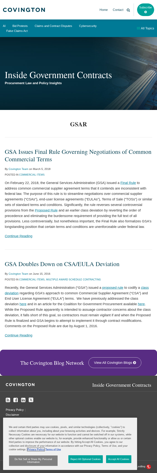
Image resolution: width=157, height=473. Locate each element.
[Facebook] (15, 400)
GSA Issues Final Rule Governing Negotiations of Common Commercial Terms (78, 155)
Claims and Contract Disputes (53, 25)
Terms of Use (53, 449)
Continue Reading (18, 235)
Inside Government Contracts (58, 74)
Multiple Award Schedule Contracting (73, 279)
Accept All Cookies (118, 459)
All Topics (147, 28)
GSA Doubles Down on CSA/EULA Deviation (62, 264)
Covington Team (18, 168)
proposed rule (112, 288)
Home (104, 9)
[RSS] (8, 400)
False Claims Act (17, 30)
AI (4, 25)
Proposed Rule (46, 210)
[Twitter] (31, 400)
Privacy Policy (15, 409)
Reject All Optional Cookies (85, 459)
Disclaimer (12, 414)
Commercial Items (32, 174)
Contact (118, 9)
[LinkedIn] (23, 400)
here (23, 304)
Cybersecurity (88, 25)
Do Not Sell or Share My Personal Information (33, 461)
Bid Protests (20, 25)
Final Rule (128, 183)
